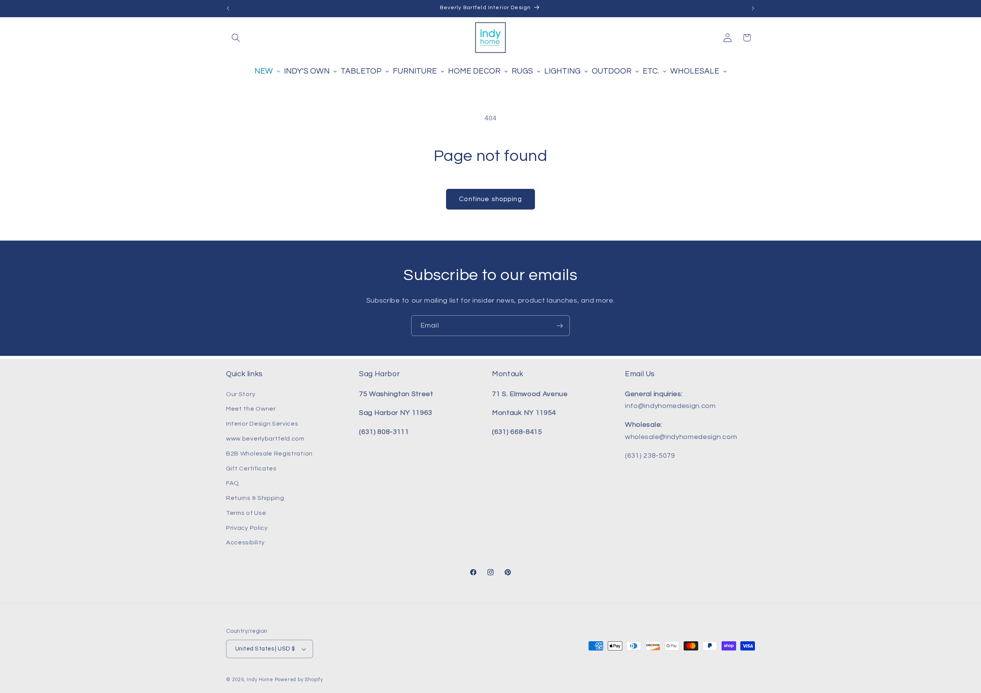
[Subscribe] (559, 325)
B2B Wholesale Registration (269, 454)
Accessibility (245, 542)
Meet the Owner (251, 409)
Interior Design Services (262, 424)
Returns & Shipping (255, 498)
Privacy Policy (247, 528)
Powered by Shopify (299, 679)
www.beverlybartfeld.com (265, 439)
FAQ (232, 483)
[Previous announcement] (228, 8)
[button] (236, 38)
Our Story (240, 394)
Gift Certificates (251, 468)
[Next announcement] (753, 8)
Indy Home (260, 679)
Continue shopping (490, 199)
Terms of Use (246, 513)
